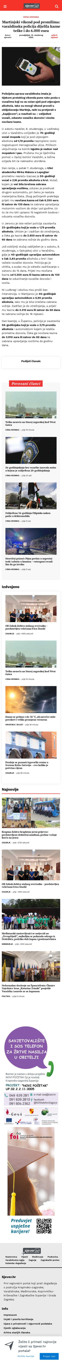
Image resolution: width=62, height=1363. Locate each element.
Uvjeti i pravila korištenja (18, 1319)
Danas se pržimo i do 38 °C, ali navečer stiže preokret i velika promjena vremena (30, 718)
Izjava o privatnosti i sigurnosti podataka (28, 1323)
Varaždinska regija (14, 1260)
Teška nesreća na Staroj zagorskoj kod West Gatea (30, 423)
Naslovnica (11, 1257)
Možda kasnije (26, 1356)
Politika (6, 996)
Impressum (10, 1314)
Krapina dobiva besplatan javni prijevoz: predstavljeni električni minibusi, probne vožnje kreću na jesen (29, 834)
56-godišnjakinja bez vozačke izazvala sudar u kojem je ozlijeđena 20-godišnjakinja (30, 469)
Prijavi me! (49, 1356)
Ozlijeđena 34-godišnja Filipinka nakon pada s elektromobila (27, 514)
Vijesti (24, 1257)
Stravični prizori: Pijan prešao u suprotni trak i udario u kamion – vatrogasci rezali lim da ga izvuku (29, 561)
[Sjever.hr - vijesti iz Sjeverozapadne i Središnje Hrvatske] (31, 6)
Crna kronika (31, 17)
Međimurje (7, 944)
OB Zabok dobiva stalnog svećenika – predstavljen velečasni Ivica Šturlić (26, 627)
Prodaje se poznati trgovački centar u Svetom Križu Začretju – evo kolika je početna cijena (26, 765)
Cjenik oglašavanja (14, 1328)
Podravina (53, 1257)
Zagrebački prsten (50, 1260)
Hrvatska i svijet (14, 725)
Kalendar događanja (15, 1263)
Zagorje (9, 634)
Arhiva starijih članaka (17, 1332)
